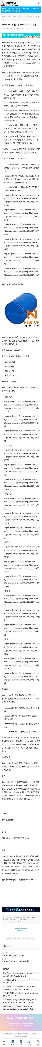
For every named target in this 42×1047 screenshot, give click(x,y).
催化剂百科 (6, 11)
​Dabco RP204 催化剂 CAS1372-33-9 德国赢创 (20, 939)
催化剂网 (10, 1033)
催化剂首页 (6, 8)
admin (10, 946)
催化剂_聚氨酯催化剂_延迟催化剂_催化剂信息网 (17, 16)
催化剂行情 (16, 11)
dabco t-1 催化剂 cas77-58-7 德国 (13, 955)
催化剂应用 (36, 8)
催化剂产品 (26, 8)
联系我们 (14, 1025)
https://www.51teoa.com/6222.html (13, 922)
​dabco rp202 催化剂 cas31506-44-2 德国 (16, 961)
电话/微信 (27, 1025)
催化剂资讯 (16, 8)
